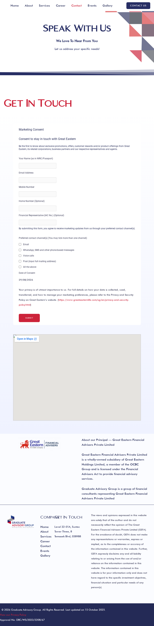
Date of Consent (27, 273)
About (29, 5)
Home (15, 5)
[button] (138, 5)
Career (60, 5)
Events (92, 5)
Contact (76, 5)
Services (44, 5)
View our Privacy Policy (13, 614)
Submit (29, 318)
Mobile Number (26, 187)
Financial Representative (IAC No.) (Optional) (41, 215)
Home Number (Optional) (32, 201)
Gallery (107, 5)
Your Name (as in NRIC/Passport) (36, 158)
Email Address (26, 172)
